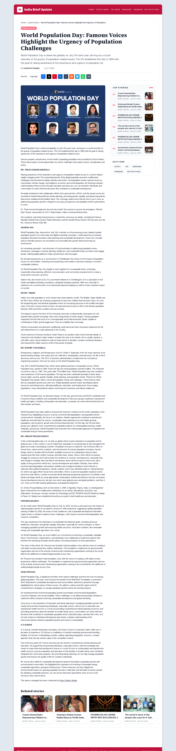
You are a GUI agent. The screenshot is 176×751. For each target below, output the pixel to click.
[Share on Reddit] (71, 76)
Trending (138, 9)
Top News (115, 9)
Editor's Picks (152, 9)
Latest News (102, 9)
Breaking (126, 9)
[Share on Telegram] (77, 76)
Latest (117, 166)
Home (91, 9)
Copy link (33, 77)
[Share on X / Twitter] (49, 76)
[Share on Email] (88, 76)
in (60, 76)
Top (127, 166)
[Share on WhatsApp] (83, 76)
